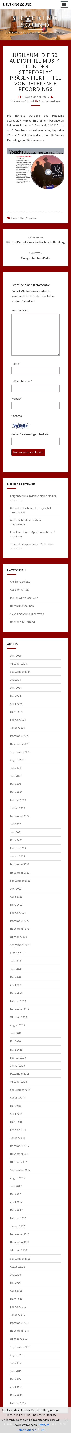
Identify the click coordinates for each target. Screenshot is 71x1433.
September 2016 (20, 1258)
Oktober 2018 (18, 1081)
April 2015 (16, 1387)
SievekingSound (22, 101)
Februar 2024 (18, 720)
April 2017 (16, 1202)
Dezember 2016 (19, 1234)
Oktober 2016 (18, 1250)
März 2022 (16, 840)
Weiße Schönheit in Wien (25, 520)
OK (42, 1430)
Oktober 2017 (18, 1162)
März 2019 (16, 1049)
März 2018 (16, 1121)
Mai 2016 (15, 1282)
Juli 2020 (15, 961)
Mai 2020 (15, 977)
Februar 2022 (18, 848)
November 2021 (19, 872)
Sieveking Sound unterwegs (27, 614)
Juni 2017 (16, 1186)
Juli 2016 (15, 1274)
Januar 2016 (17, 1315)
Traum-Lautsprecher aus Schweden (32, 544)
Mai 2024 (15, 695)
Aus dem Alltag (19, 589)
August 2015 (17, 1355)
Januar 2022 (17, 856)
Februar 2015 (18, 1403)
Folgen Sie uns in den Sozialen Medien (33, 496)
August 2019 (17, 1025)
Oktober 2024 (18, 663)
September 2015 (20, 1347)
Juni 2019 (16, 1033)
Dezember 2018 (19, 1073)
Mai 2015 (15, 1379)
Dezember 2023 (19, 736)
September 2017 (20, 1170)
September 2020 (20, 945)
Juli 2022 (15, 824)
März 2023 (16, 792)
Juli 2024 (15, 679)
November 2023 (19, 744)
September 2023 (20, 752)
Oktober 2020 (18, 937)
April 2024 (16, 703)
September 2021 (20, 880)
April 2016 (16, 1290)
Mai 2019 (15, 1041)
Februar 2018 (18, 1130)
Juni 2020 (16, 969)
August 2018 (17, 1097)
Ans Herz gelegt (20, 581)
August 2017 (17, 1178)
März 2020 (16, 993)
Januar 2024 (17, 728)
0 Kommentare (49, 101)
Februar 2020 (18, 1001)
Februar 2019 (18, 1057)
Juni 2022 (16, 832)
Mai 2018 (15, 1105)
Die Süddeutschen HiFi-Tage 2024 (30, 508)
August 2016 (17, 1266)
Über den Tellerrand (22, 622)
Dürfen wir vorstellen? (24, 598)
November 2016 (19, 1242)
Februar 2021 (18, 913)
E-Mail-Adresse (21, 381)
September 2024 (20, 671)
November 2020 (19, 929)
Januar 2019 (17, 1065)
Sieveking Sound (17, 4)
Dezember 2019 (19, 1009)
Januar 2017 (17, 1226)
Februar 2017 (18, 1218)
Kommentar (20, 310)
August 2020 (17, 953)
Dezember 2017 (19, 1146)
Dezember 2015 (19, 1323)
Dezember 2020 (19, 921)
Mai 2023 (15, 784)
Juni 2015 (16, 1371)
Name (16, 364)
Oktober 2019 (18, 1017)
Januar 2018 (17, 1138)
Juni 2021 (16, 888)
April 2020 (16, 985)
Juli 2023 (15, 768)
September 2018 (20, 1089)
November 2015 (19, 1331)
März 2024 (16, 711)
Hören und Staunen (24, 218)
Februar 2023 (18, 800)
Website (16, 398)
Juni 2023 (16, 776)
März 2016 (16, 1299)
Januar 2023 (17, 808)
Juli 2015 (15, 1363)
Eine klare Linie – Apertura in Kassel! (32, 532)
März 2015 (16, 1395)
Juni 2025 (16, 655)
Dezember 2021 (19, 864)
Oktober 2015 (18, 1339)
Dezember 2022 (19, 816)
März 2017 (16, 1210)
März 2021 (16, 904)
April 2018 (16, 1113)
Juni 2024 (16, 687)
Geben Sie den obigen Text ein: (30, 434)
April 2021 (16, 896)
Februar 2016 (18, 1307)
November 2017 (19, 1154)
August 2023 (17, 760)
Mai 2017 (15, 1194)
